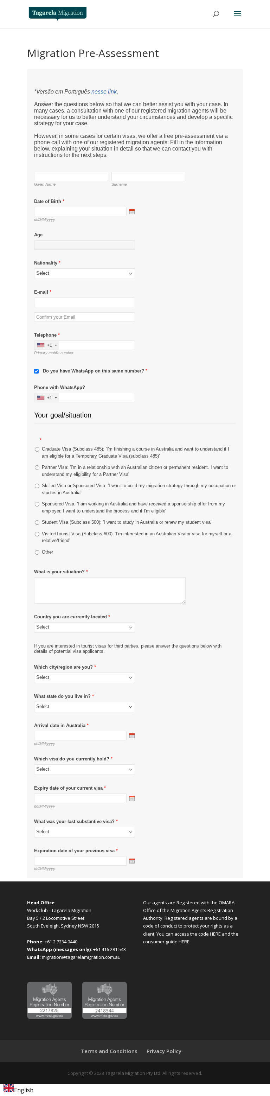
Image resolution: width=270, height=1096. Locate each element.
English (23, 1090)
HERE (216, 934)
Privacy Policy (164, 1050)
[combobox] (18, 1090)
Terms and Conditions (109, 1050)
